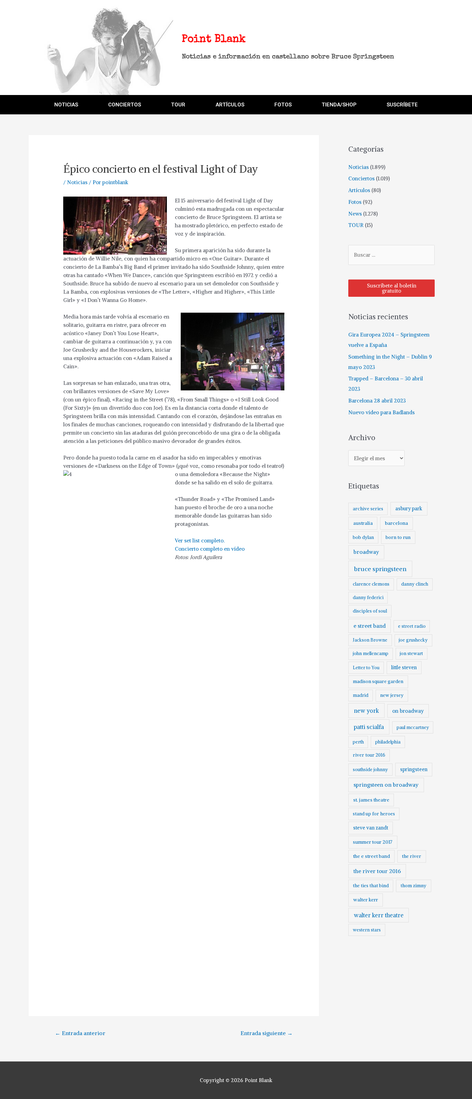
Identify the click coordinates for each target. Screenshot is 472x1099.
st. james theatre (371, 800)
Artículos (359, 190)
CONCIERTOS (124, 105)
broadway (366, 552)
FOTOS (283, 105)
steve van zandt (370, 828)
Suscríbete (402, 105)
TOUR (178, 105)
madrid (360, 695)
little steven (404, 667)
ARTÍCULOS (230, 105)
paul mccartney (413, 727)
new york (366, 710)
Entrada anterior (80, 1033)
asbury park (408, 508)
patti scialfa (369, 727)
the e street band (371, 856)
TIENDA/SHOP (339, 105)
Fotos (354, 202)
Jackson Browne (370, 640)
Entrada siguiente (266, 1033)
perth (358, 742)
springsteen (413, 769)
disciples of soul (370, 611)
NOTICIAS (66, 105)
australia (363, 523)
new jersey (392, 695)
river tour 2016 (369, 755)
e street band (369, 626)
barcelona (396, 523)
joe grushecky (413, 640)
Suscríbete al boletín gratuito (391, 288)
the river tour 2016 (377, 871)
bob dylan (363, 537)
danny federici (368, 597)
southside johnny (370, 770)
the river (411, 856)
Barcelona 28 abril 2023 (377, 400)
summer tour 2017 (373, 842)
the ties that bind (371, 886)
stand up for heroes (374, 814)
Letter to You (366, 668)
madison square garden (378, 681)
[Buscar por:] (391, 255)
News (355, 213)
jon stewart (411, 653)
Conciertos (361, 178)
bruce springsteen (380, 569)
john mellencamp (370, 653)
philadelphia (387, 742)
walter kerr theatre (379, 915)
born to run (398, 537)
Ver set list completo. (200, 540)
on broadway (408, 711)
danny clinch (414, 584)
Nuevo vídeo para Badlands (381, 412)
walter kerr (365, 900)
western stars (367, 930)
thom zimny (413, 886)
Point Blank (214, 40)
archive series (368, 509)
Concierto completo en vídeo (210, 549)
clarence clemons (371, 584)
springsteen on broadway (385, 784)
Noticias (77, 182)
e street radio (412, 626)
